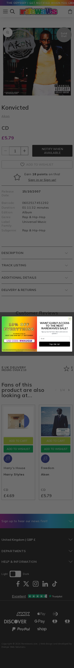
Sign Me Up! (55, 344)
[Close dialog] (70, 318)
